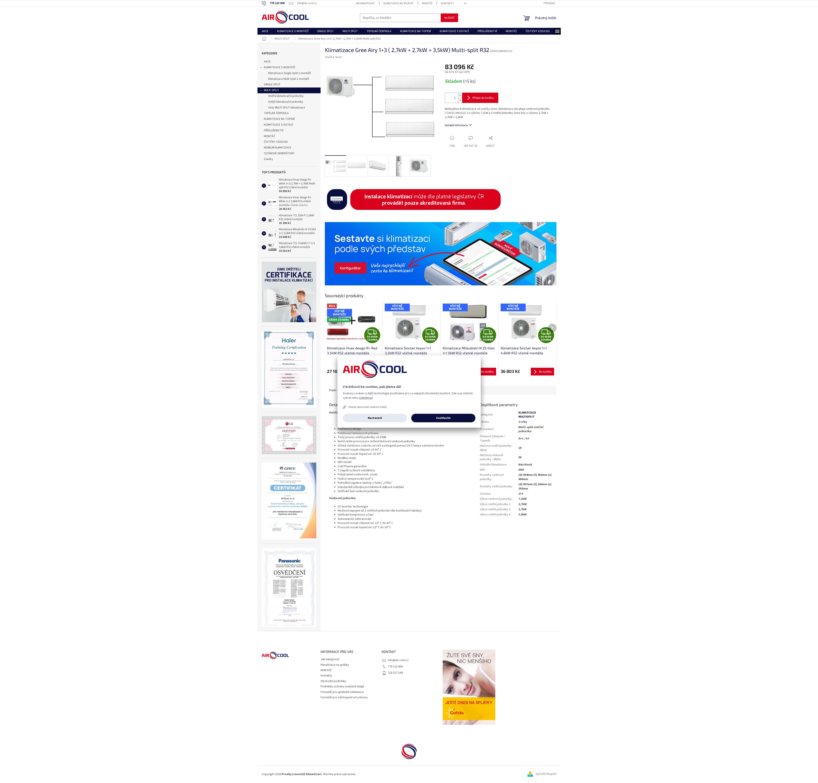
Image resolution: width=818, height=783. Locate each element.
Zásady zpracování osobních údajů (367, 407)
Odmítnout (366, 397)
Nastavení (375, 418)
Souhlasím (443, 418)
